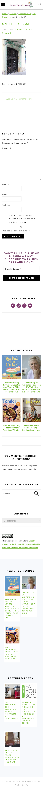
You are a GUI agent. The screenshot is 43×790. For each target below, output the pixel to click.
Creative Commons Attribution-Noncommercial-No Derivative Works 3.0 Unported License (21, 544)
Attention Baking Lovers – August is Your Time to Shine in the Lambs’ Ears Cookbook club (11, 387)
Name (5, 184)
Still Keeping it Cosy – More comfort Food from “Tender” (12, 427)
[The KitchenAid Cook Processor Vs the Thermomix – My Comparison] (12, 691)
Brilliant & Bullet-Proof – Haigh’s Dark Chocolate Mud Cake (12, 756)
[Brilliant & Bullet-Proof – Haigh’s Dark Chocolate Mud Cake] (12, 739)
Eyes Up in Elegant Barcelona (19, 99)
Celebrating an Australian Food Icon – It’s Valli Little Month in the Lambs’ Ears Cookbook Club (31, 387)
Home (5, 13)
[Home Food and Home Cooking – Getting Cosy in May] (31, 410)
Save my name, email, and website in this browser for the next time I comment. (23, 218)
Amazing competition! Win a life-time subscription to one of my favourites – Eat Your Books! (29, 712)
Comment (7, 148)
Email (5, 194)
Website (6, 205)
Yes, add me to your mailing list (16, 231)
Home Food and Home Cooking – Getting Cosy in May (31, 427)
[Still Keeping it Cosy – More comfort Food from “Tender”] (11, 410)
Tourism (13, 13)
